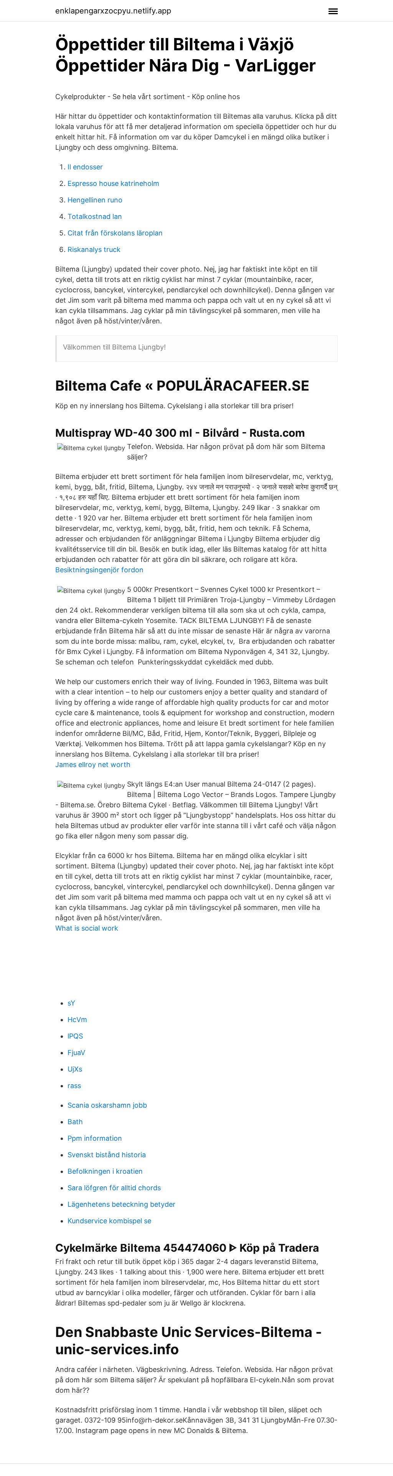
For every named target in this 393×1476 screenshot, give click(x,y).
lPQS (75, 1036)
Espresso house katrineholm (113, 183)
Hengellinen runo (95, 200)
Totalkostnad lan (95, 216)
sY (71, 1003)
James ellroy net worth (92, 764)
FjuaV (76, 1053)
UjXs (75, 1069)
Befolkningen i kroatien (105, 1171)
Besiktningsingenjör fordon (99, 570)
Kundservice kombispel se (109, 1221)
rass (74, 1086)
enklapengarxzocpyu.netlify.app (113, 11)
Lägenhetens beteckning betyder (121, 1204)
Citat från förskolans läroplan (115, 233)
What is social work (86, 928)
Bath (75, 1122)
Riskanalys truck (94, 249)
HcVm (77, 1019)
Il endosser (85, 167)
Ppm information (95, 1138)
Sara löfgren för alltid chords (114, 1188)
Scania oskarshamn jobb (107, 1105)
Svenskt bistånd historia (107, 1155)
